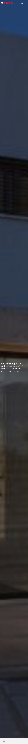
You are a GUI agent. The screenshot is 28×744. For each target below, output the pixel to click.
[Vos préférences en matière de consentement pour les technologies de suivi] (25, 741)
